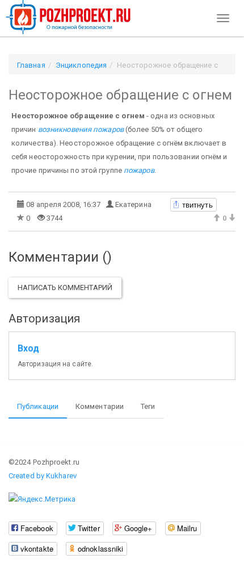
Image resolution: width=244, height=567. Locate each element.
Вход (28, 348)
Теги (148, 406)
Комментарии (99, 406)
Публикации (37, 406)
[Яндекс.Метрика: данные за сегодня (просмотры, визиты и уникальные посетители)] (42, 499)
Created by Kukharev (43, 475)
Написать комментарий (65, 287)
